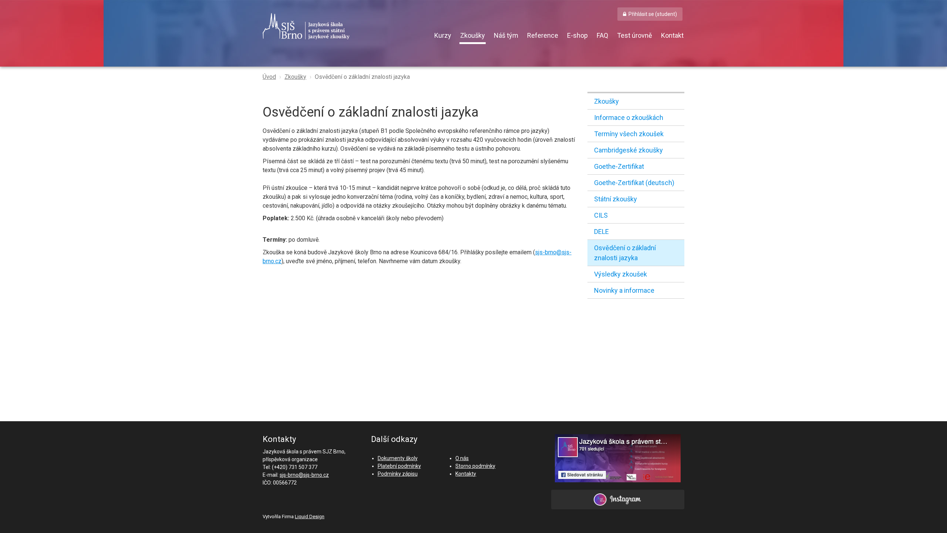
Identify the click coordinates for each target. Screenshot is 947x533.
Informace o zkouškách (628, 117)
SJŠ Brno (340, 26)
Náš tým (506, 35)
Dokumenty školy (398, 458)
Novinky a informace (624, 290)
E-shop (577, 35)
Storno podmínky (475, 466)
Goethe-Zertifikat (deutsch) (634, 183)
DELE (601, 231)
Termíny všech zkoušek (629, 134)
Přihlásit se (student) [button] (652, 14)
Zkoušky (472, 35)
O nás (462, 458)
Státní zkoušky (615, 199)
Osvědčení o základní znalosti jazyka (625, 253)
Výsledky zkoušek (620, 274)
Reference (542, 35)
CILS (601, 215)
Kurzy (442, 35)
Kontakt (672, 35)
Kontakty (465, 474)
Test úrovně (634, 35)
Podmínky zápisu (398, 474)
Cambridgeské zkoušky (628, 150)
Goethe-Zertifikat (619, 166)
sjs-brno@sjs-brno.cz (304, 475)
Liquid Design (309, 516)
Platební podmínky (399, 466)
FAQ (602, 35)
